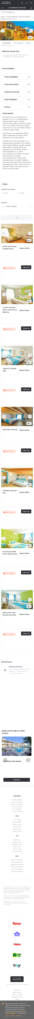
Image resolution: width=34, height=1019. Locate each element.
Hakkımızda (17, 990)
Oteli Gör (16, 780)
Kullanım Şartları (17, 992)
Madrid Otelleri (17, 829)
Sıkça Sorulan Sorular (17, 997)
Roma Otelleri (17, 826)
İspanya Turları (17, 849)
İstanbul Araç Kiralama (17, 860)
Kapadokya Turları (17, 844)
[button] (17, 193)
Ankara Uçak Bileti (17, 799)
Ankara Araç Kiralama (17, 862)
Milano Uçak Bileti (17, 802)
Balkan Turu (17, 840)
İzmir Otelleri (17, 820)
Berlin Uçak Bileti (17, 806)
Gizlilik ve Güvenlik (17, 994)
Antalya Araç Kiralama (17, 866)
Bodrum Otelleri (17, 822)
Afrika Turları (17, 846)
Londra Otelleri (17, 831)
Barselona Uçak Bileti (17, 804)
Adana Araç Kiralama (17, 871)
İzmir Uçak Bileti (17, 809)
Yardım (17, 999)
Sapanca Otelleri (17, 824)
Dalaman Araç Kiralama (17, 864)
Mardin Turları (17, 842)
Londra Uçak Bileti (17, 811)
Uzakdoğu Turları (17, 851)
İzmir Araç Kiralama (17, 869)
